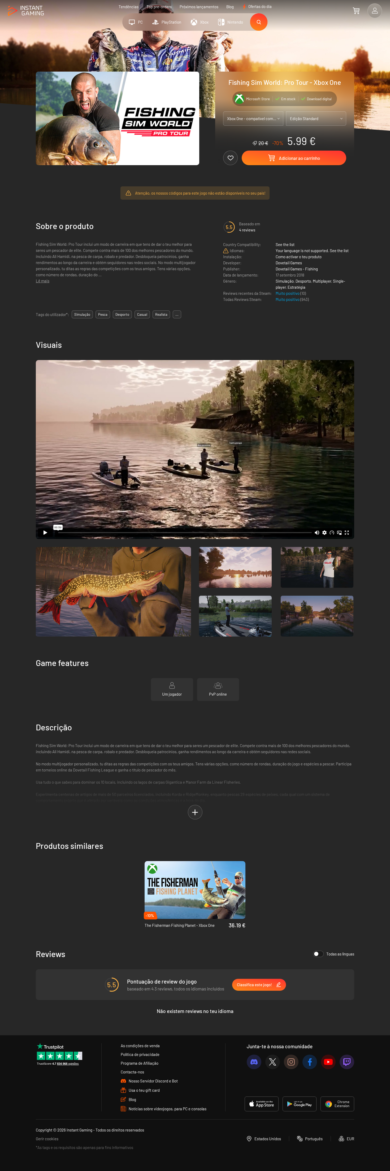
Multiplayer (322, 281)
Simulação (285, 281)
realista (161, 314)
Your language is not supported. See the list (312, 250)
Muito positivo (288, 293)
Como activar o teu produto (299, 256)
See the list (285, 244)
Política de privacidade (140, 1054)
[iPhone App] (262, 1104)
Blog (230, 6)
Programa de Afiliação (139, 1063)
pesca (102, 314)
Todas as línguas (340, 953)
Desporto (303, 281)
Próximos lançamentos (199, 6)
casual (142, 314)
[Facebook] (309, 1062)
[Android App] (300, 1104)
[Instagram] (291, 1062)
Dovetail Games (289, 262)
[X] (272, 1062)
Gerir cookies (47, 1138)
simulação (82, 314)
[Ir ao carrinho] (356, 10)
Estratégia (296, 287)
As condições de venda (140, 1045)
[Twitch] (347, 1062)
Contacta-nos (132, 1071)
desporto (122, 314)
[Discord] (254, 1062)
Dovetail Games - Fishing (297, 268)
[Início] (26, 11)
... (177, 314)
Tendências (128, 6)
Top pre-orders (159, 6)
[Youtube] (328, 1062)
